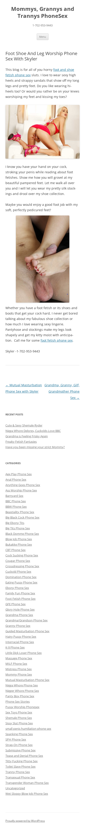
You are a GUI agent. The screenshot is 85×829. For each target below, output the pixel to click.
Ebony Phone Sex (17, 588)
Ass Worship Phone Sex (21, 490)
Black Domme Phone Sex (22, 534)
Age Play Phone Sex (18, 474)
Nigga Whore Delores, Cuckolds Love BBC (33, 431)
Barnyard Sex (14, 496)
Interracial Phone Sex (19, 642)
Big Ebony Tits (14, 523)
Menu (42, 36)
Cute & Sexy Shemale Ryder (23, 425)
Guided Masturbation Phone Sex (27, 631)
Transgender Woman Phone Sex (27, 783)
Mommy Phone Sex (18, 674)
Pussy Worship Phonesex (22, 707)
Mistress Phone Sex (18, 669)
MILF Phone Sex (16, 664)
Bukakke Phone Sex (18, 544)
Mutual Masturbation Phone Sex (27, 680)
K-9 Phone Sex (15, 647)
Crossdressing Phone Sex (22, 566)
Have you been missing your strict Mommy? (35, 447)
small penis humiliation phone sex (28, 729)
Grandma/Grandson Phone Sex (26, 620)
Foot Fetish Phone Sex (20, 599)
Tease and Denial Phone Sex (24, 756)
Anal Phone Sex (15, 479)
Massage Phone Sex (18, 658)
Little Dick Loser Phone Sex (23, 653)
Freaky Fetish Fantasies (21, 442)
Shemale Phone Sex (18, 718)
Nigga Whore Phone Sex (21, 685)
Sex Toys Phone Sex (18, 712)
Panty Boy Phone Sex (19, 696)
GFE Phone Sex (15, 604)
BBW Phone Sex (16, 507)
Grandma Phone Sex (19, 615)
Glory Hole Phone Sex (20, 609)
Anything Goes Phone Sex (22, 485)
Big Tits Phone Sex (17, 528)
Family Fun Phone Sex (20, 593)
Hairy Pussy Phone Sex (20, 636)
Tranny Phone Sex (17, 772)
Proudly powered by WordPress (25, 821)
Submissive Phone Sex (20, 750)
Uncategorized (15, 788)
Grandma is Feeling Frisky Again (26, 436)
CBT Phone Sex (15, 550)
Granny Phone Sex (17, 626)
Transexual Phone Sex (20, 777)
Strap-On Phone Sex (19, 745)
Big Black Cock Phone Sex (22, 517)
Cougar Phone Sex (17, 561)
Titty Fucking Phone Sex (21, 761)
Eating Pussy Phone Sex (21, 582)
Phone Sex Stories (17, 701)
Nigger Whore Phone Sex (22, 691)
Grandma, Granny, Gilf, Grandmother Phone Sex (62, 391)
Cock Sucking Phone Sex (21, 555)
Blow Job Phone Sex (18, 539)
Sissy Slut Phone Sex (19, 723)
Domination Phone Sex (20, 577)
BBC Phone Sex (15, 501)
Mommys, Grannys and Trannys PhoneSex (42, 12)
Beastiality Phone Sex (19, 512)
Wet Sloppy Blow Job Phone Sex (26, 794)
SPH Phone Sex (15, 739)
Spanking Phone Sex (19, 734)
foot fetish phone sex (57, 340)
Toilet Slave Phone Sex (20, 766)
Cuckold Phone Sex (18, 572)
